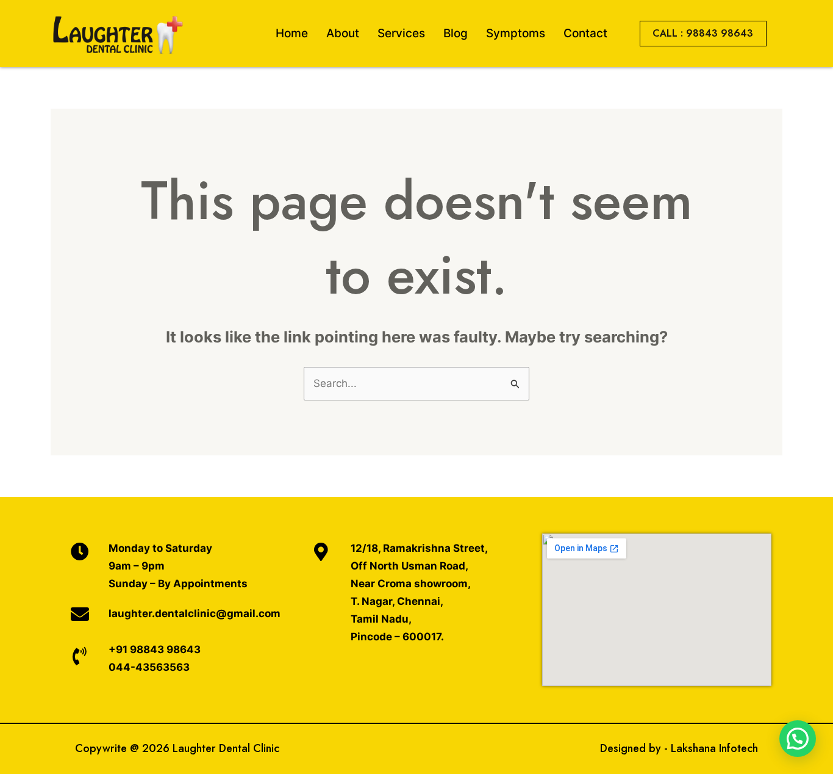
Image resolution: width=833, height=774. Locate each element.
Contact (585, 33)
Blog (455, 33)
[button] (797, 738)
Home (292, 33)
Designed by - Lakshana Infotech (679, 748)
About (342, 33)
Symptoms (515, 33)
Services (401, 33)
